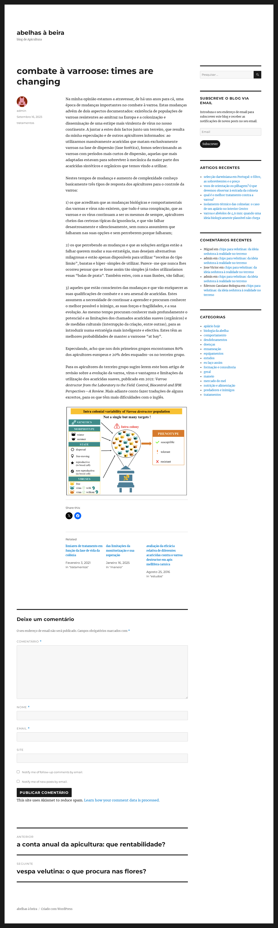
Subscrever (210, 144)
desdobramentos (215, 340)
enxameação (212, 349)
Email (23, 728)
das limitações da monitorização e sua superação (120, 550)
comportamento (215, 335)
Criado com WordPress (57, 909)
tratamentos (25, 123)
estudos (209, 358)
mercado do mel (215, 381)
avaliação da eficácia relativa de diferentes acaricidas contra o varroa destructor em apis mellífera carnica (164, 555)
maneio (209, 376)
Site (20, 749)
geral (207, 372)
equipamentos (213, 354)
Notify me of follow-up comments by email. (52, 772)
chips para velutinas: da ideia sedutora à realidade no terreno (232, 290)
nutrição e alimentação (219, 385)
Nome (23, 707)
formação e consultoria (220, 367)
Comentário (29, 641)
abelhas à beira (40, 32)
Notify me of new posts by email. (45, 781)
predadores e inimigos (219, 390)
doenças (209, 344)
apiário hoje (212, 326)
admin (21, 110)
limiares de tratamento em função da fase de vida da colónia (84, 550)
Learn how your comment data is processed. (122, 800)
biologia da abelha (216, 331)
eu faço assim (213, 363)
